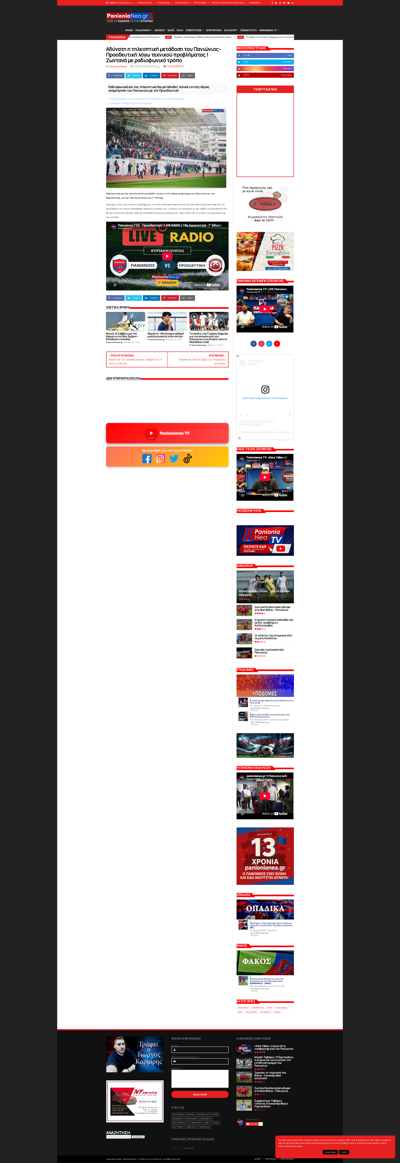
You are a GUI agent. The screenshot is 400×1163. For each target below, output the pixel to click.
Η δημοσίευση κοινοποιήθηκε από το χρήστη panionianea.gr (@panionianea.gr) (279, 432)
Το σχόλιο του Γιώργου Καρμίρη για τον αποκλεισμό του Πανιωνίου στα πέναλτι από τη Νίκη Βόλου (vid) (217, 37)
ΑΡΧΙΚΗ (129, 30)
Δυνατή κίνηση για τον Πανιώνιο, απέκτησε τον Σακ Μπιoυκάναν (147, 98)
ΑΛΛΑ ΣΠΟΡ (230, 30)
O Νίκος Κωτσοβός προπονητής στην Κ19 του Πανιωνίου (270, 715)
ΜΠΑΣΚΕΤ (160, 30)
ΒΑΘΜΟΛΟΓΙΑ (181, 2)
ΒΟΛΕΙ (215, 1114)
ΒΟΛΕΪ (171, 30)
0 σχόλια (254, 710)
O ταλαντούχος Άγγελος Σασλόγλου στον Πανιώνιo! (271, 701)
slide (160, 37)
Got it (344, 1152)
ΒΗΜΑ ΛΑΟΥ (191, 1127)
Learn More (330, 1152)
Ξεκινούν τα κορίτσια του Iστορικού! (131, 103)
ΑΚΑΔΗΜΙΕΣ (177, 1119)
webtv (270, 1008)
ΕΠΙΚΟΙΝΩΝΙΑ (163, 2)
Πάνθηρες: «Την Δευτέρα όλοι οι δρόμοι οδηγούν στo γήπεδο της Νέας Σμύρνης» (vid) (271, 925)
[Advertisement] (237, 17)
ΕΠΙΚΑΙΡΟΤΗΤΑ (249, 30)
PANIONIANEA (281, 1008)
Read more (265, 708)
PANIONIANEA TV (268, 30)
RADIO (240, 1012)
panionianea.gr (287, 1159)
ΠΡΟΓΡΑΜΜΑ (200, 2)
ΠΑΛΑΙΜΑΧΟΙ (265, 1012)
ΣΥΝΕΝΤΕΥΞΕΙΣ (194, 30)
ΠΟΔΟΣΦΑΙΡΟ (142, 30)
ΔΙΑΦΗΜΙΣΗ (254, 2)
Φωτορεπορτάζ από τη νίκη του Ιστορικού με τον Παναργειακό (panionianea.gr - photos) (267, 981)
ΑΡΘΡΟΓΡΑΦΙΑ (213, 30)
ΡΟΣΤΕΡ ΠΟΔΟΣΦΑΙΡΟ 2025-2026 (228, 2)
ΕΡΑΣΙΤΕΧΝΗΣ (251, 1012)
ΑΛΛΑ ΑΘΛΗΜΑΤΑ (180, 1123)
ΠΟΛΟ (180, 30)
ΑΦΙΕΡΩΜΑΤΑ (243, 1008)
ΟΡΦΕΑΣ (277, 1012)
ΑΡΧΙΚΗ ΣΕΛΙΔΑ (145, 2)
